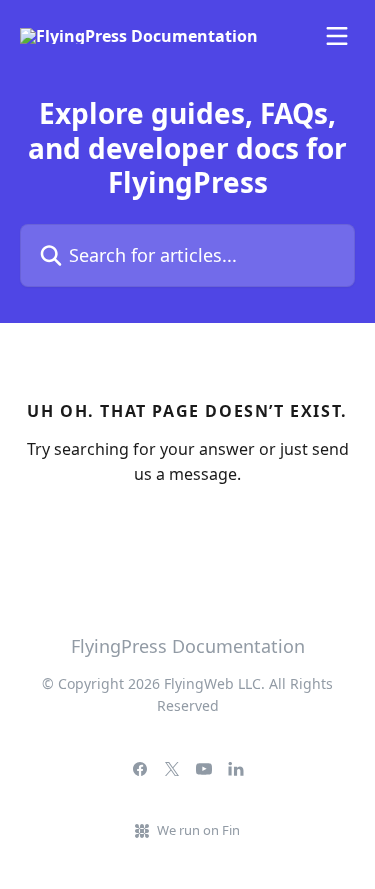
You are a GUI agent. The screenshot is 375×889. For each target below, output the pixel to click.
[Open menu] (337, 36)
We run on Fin (198, 830)
